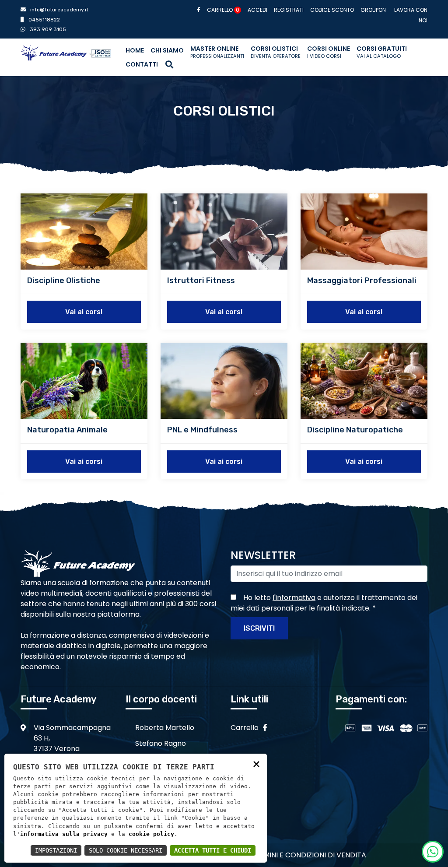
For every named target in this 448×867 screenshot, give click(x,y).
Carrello (223, 10)
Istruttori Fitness (201, 280)
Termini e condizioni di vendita (308, 855)
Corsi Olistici (276, 52)
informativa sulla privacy (64, 834)
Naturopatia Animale (67, 430)
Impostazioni (56, 850)
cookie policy (151, 834)
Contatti (142, 64)
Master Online (217, 52)
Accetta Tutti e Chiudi (212, 850)
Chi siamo (167, 50)
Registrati (289, 10)
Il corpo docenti (161, 699)
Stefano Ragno (160, 743)
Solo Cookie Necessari (125, 850)
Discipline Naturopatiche (355, 430)
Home (135, 50)
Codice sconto (332, 10)
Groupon (373, 10)
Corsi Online (328, 52)
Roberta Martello (164, 728)
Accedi (257, 10)
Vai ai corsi (83, 312)
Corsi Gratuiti (382, 52)
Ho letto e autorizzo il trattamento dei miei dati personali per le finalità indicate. (324, 603)
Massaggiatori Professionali (361, 280)
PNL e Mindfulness (202, 430)
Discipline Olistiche (63, 280)
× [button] (256, 763)
